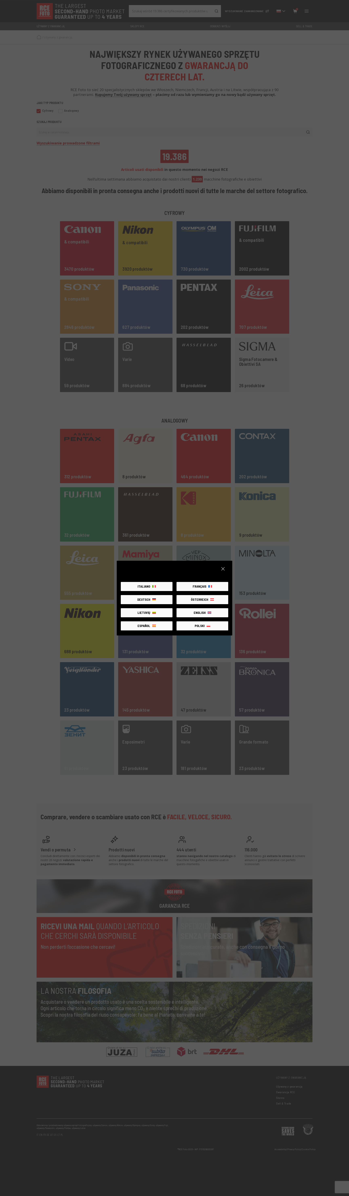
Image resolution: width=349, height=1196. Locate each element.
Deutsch (143, 599)
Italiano (144, 586)
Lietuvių (144, 612)
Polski (200, 626)
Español (144, 626)
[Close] (223, 569)
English (200, 612)
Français (199, 586)
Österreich (199, 599)
